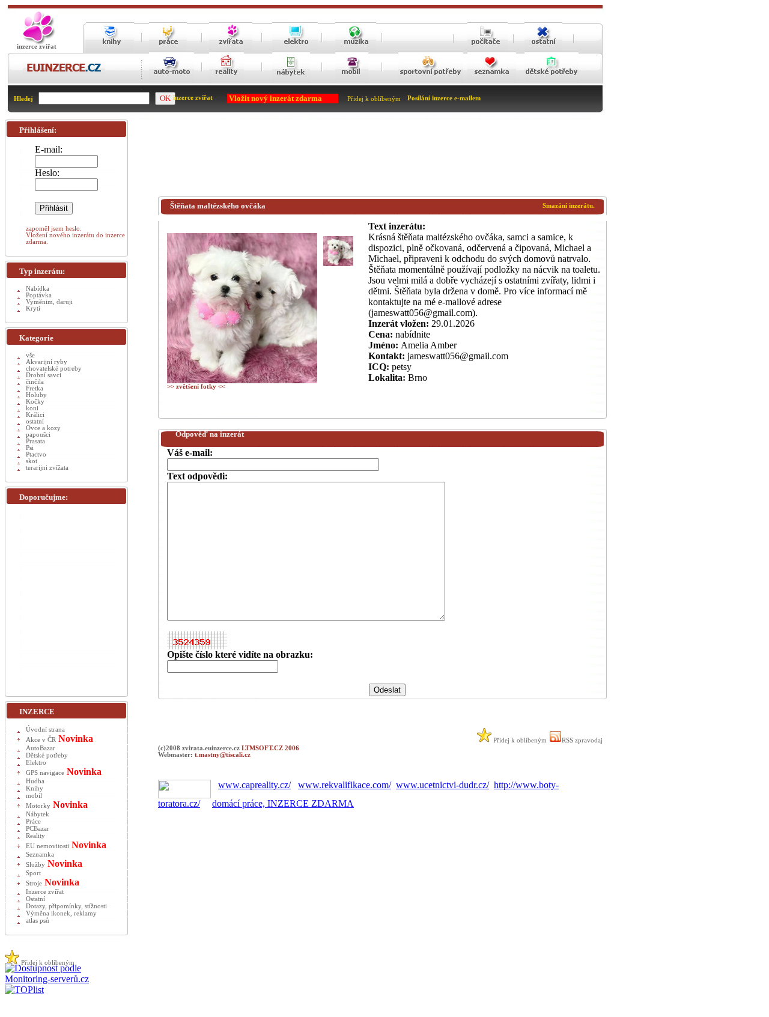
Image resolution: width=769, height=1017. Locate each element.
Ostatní (35, 899)
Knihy (34, 788)
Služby (35, 864)
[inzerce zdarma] (64, 72)
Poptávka (39, 295)
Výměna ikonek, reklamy (61, 913)
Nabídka (37, 288)
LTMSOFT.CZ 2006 (270, 748)
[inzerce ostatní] (543, 49)
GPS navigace (45, 773)
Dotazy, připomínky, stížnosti (66, 906)
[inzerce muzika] (355, 49)
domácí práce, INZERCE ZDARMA (283, 803)
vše (30, 355)
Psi (30, 448)
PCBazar (37, 828)
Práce (33, 821)
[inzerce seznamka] (491, 81)
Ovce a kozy (43, 428)
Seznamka (40, 854)
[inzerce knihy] (110, 49)
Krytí (33, 308)
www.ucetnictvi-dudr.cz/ (442, 785)
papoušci (38, 434)
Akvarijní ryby (46, 362)
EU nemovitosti (47, 846)
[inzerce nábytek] (291, 81)
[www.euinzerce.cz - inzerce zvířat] (36, 42)
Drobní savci (43, 375)
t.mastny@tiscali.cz (223, 754)
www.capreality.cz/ (254, 785)
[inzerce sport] (430, 81)
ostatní (35, 421)
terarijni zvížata (47, 467)
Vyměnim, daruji (49, 302)
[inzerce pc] (487, 49)
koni (32, 408)
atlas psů (37, 920)
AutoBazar (40, 748)
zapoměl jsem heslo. (54, 228)
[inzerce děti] (551, 81)
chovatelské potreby (54, 368)
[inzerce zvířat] (230, 49)
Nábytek (37, 814)
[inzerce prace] (168, 49)
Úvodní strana (45, 729)
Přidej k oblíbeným (374, 99)
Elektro (36, 762)
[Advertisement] (376, 160)
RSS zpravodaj (582, 740)
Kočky (35, 401)
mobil (34, 795)
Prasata (35, 441)
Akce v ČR (41, 739)
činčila (35, 381)
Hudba (35, 781)
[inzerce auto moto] (171, 81)
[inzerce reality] (226, 81)
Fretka (34, 388)
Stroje (34, 883)
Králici (35, 414)
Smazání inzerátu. (569, 205)
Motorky (38, 806)
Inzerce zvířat (45, 891)
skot (31, 461)
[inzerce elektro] (295, 49)
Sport (33, 873)
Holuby (36, 395)
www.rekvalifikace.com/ (344, 785)
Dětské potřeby (47, 755)
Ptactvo (36, 454)
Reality (35, 836)
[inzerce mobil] (351, 81)
